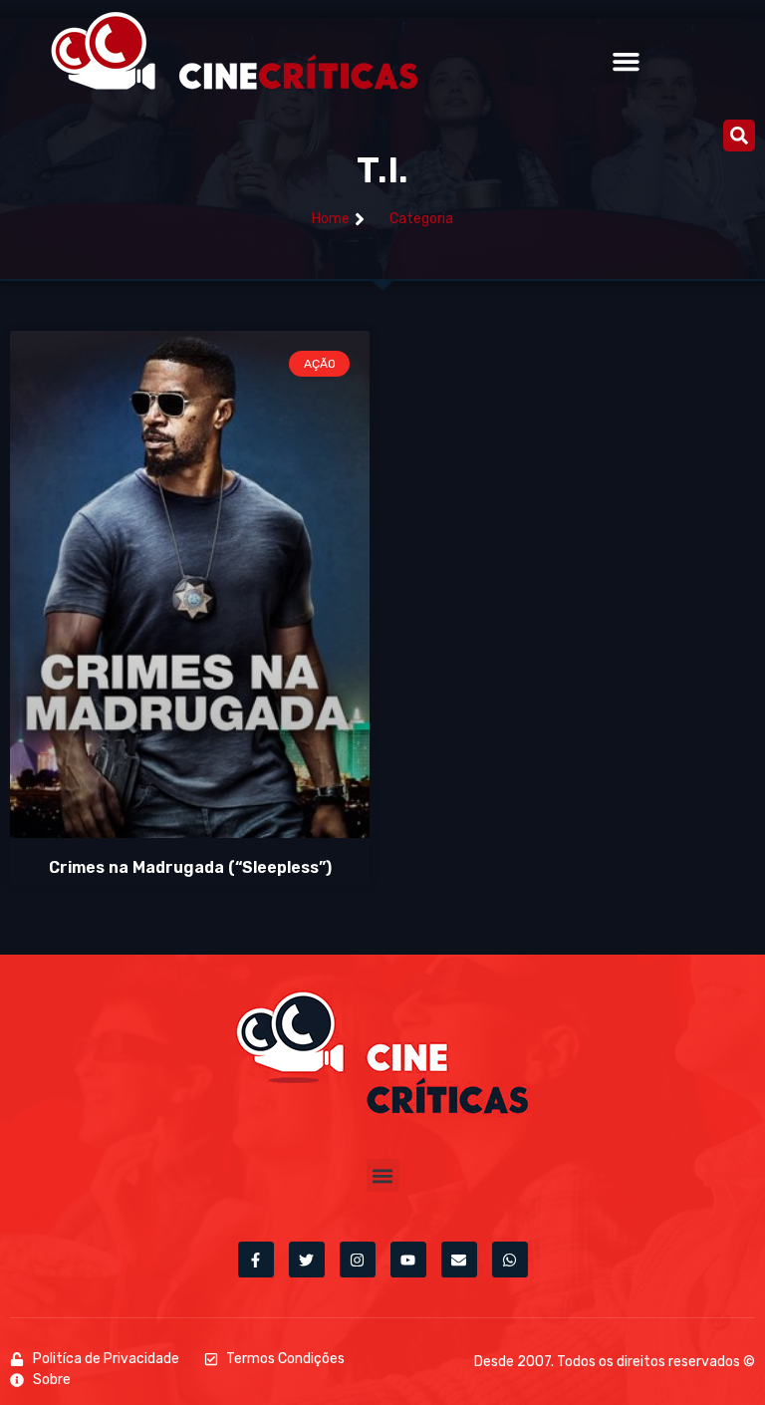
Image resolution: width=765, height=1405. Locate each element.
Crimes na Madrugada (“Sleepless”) (190, 867)
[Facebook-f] (256, 1259)
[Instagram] (358, 1259)
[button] (626, 62)
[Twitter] (307, 1259)
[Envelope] (459, 1259)
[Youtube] (408, 1259)
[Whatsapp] (510, 1259)
